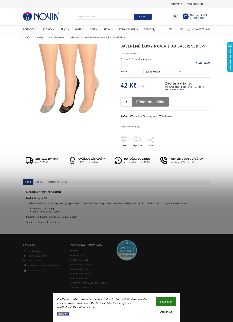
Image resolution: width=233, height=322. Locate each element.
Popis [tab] (28, 181)
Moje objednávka (79, 278)
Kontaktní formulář (80, 273)
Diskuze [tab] (40, 181)
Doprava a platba (79, 260)
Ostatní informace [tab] (57, 181)
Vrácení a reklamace (80, 264)
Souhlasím (166, 301)
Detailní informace (130, 126)
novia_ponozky (36, 270)
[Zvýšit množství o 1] (130, 102)
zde (92, 307)
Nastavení (63, 314)
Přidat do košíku (150, 102)
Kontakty (176, 4)
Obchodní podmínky (81, 287)
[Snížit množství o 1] (122, 102)
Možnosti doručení (174, 89)
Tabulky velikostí (79, 269)
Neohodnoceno (143, 59)
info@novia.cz (35, 251)
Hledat (142, 16)
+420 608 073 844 (37, 256)
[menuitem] (31, 29)
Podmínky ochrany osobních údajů (89, 282)
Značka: (203, 63)
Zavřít (200, 151)
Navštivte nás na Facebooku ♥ (44, 265)
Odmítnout (166, 311)
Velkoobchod (196, 4)
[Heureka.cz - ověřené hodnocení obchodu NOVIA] (138, 250)
